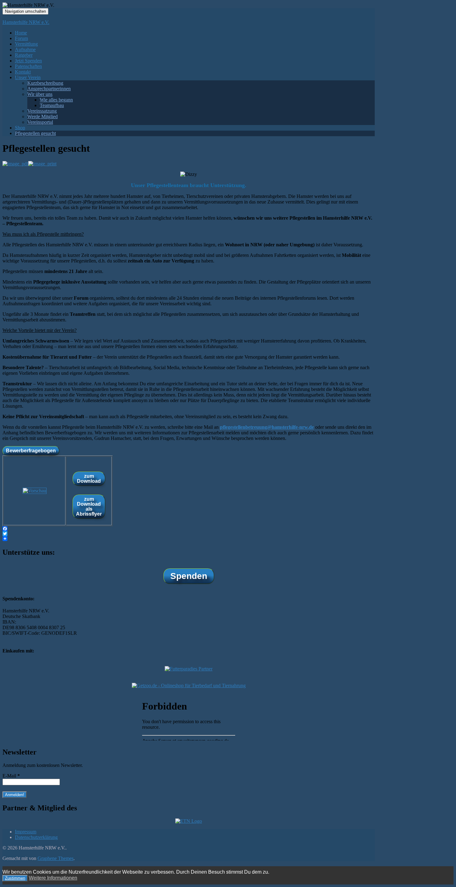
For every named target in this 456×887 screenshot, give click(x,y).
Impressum (25, 831)
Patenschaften (28, 66)
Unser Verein (28, 77)
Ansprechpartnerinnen (49, 88)
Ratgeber (24, 55)
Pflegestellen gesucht (35, 133)
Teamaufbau (52, 105)
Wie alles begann (56, 99)
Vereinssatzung (42, 111)
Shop (20, 127)
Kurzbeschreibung (45, 83)
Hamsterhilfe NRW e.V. (25, 22)
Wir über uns (39, 94)
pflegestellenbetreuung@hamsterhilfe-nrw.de (267, 427)
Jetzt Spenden (28, 60)
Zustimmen (15, 878)
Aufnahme (25, 49)
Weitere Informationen (53, 877)
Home (21, 32)
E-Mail (11, 775)
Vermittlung (26, 44)
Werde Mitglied (42, 116)
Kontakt (23, 71)
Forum (21, 38)
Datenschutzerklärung (36, 837)
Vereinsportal (40, 122)
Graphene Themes (56, 858)
